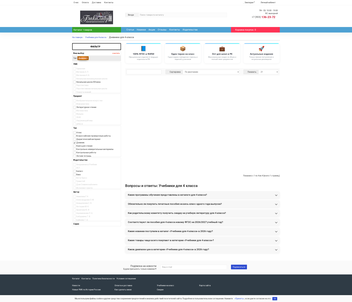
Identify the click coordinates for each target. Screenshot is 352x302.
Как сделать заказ (123, 289)
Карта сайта (205, 285)
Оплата (85, 2)
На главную (77, 37)
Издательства (190, 29)
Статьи (130, 29)
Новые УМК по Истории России (86, 289)
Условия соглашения (126, 278)
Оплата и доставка (123, 285)
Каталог (83, 29)
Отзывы (162, 29)
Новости (76, 285)
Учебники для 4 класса (95, 37)
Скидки (160, 289)
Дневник (83, 58)
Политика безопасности (103, 278)
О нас (76, 2)
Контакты (108, 2)
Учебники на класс (165, 285)
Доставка (96, 2)
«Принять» (239, 298)
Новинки (141, 29)
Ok (275, 299)
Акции (151, 29)
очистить (116, 53)
